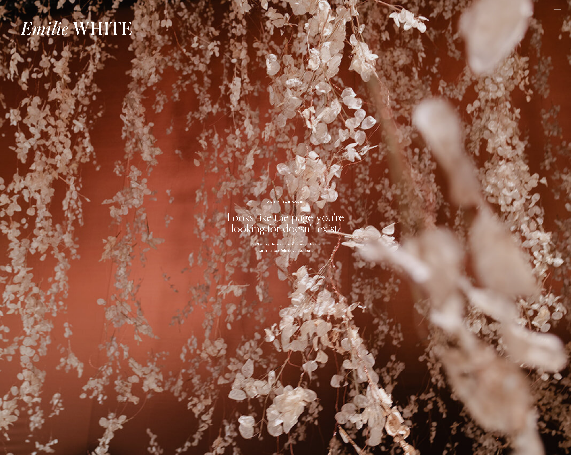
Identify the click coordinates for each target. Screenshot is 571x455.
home (309, 250)
